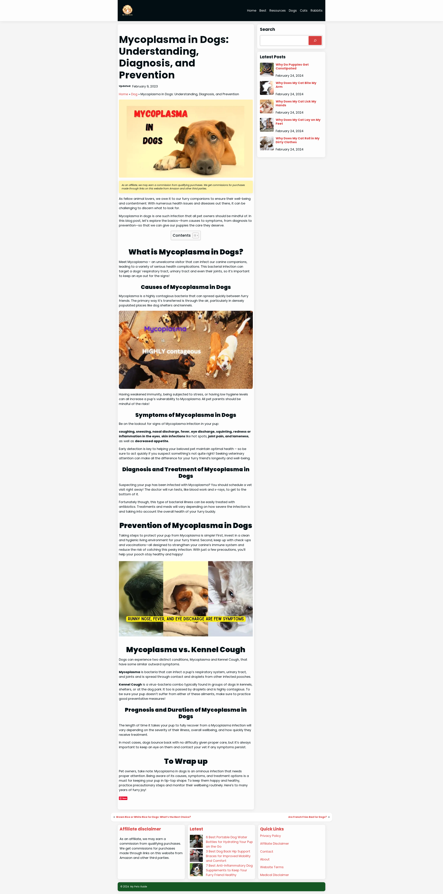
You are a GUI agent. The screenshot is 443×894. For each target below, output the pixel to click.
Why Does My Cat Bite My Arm (296, 84)
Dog (134, 94)
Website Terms (272, 867)
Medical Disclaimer (274, 875)
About (265, 859)
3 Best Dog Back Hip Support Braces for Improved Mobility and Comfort (228, 856)
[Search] (315, 40)
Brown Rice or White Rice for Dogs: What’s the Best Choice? (153, 817)
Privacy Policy (270, 836)
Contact (266, 851)
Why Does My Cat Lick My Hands (296, 103)
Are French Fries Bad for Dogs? (307, 817)
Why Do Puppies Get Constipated (292, 66)
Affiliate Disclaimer (274, 843)
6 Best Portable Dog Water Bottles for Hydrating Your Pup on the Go (229, 842)
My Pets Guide (138, 886)
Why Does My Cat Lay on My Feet (298, 121)
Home (123, 94)
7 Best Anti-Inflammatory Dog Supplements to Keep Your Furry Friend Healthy (229, 870)
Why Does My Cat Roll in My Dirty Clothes (297, 140)
